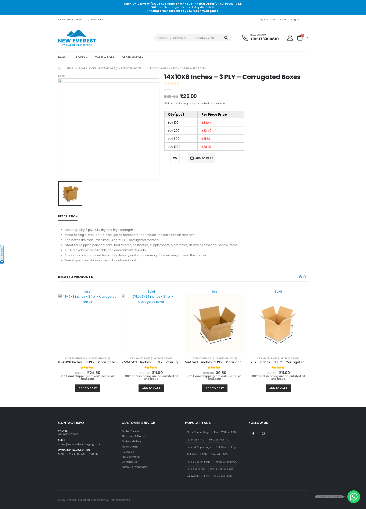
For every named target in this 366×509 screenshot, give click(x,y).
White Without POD (198, 476)
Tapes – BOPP (104, 57)
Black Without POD (225, 432)
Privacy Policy (131, 457)
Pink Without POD (197, 454)
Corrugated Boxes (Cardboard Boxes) (87, 358)
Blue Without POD (219, 439)
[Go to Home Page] (59, 68)
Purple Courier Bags (198, 461)
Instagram (263, 433)
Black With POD (196, 439)
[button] (300, 276)
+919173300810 (264, 39)
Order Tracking (132, 431)
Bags (62, 57)
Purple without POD (226, 461)
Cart (283, 19)
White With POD (223, 476)
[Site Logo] (77, 38)
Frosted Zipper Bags (199, 447)
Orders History (131, 441)
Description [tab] (68, 216)
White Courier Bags (221, 469)
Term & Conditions (134, 467)
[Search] (226, 37)
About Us (128, 452)
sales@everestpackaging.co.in (79, 444)
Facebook (253, 433)
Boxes (80, 57)
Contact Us (129, 462)
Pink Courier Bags (226, 447)
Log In (295, 19)
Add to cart (204, 158)
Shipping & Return (134, 436)
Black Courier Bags (198, 432)
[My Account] (290, 38)
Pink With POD (219, 454)
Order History (132, 57)
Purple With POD (196, 469)
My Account (267, 19)
